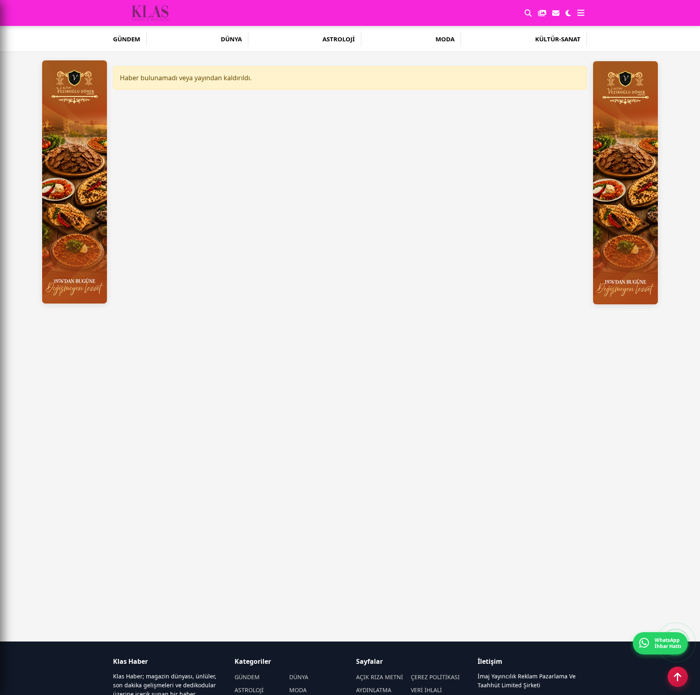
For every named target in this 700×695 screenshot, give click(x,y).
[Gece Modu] (568, 13)
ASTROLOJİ (338, 39)
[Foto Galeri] (542, 13)
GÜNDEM (126, 39)
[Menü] (581, 13)
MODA (445, 39)
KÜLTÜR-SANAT (557, 39)
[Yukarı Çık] (678, 677)
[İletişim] (556, 13)
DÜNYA (231, 39)
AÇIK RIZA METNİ (379, 677)
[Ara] (528, 13)
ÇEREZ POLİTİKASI (435, 677)
